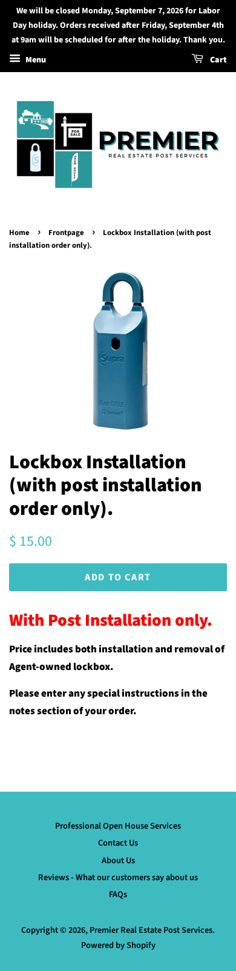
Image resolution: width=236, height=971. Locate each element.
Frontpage (66, 232)
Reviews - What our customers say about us (118, 877)
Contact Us (118, 843)
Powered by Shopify (118, 945)
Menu (35, 61)
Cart (217, 61)
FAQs (118, 894)
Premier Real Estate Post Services (151, 930)
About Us (118, 860)
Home (19, 232)
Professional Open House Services (118, 826)
